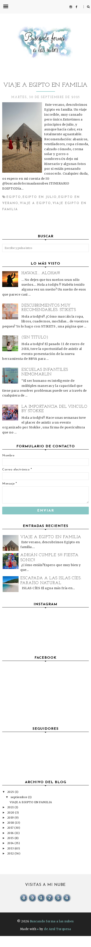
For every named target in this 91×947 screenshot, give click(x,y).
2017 (11, 827)
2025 (11, 791)
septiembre (19, 797)
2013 (11, 848)
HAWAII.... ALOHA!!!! (40, 273)
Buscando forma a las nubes (52, 921)
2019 (11, 817)
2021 (11, 807)
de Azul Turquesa (57, 929)
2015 (11, 838)
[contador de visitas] (45, 901)
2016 (11, 833)
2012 (11, 853)
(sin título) (34, 338)
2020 (11, 812)
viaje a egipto (35, 203)
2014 (11, 843)
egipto (13, 197)
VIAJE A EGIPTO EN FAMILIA (45, 85)
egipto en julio (40, 197)
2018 (11, 822)
